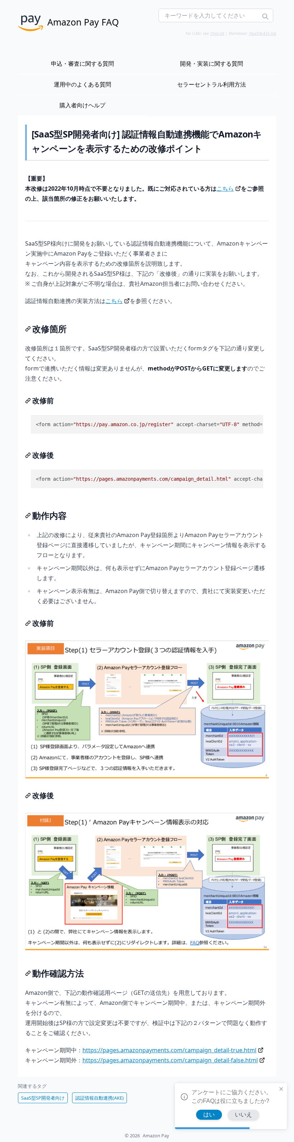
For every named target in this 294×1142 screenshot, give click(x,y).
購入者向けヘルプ (82, 105)
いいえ (243, 1114)
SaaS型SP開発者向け (43, 1098)
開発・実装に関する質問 (211, 63)
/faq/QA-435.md (262, 33)
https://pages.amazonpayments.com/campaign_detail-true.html (169, 1050)
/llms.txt (217, 33)
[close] (281, 1089)
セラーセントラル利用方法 (211, 84)
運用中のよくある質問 (82, 84)
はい (209, 1114)
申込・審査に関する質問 (82, 63)
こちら (225, 188)
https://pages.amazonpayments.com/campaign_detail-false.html (170, 1060)
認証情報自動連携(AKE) (99, 1098)
